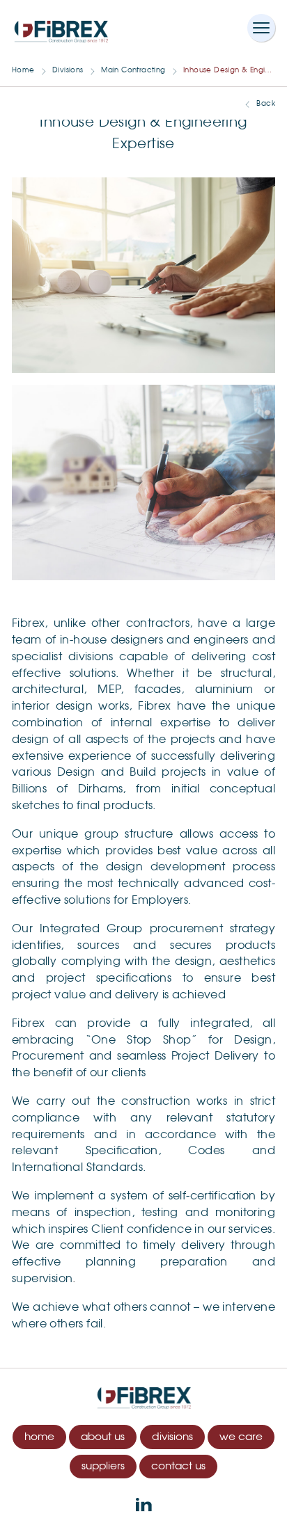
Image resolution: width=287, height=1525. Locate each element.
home (39, 1437)
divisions (172, 1437)
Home (23, 70)
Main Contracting (133, 70)
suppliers (103, 1466)
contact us (178, 1466)
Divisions (68, 70)
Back (265, 103)
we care (241, 1437)
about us (103, 1437)
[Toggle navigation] (261, 28)
